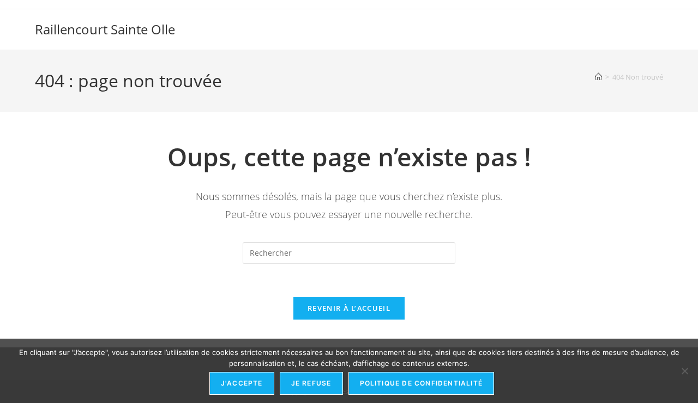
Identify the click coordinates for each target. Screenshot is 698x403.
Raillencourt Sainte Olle (105, 29)
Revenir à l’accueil (349, 308)
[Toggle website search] (658, 18)
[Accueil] (598, 77)
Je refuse (311, 383)
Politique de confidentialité (421, 383)
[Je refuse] (684, 370)
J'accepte (242, 383)
